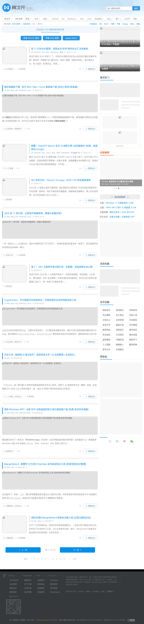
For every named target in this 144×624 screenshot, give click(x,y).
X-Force (81, 591)
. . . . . (50, 123)
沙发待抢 (21, 69)
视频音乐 (120, 329)
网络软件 (18, 128)
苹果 (118, 24)
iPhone (29, 443)
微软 (113, 24)
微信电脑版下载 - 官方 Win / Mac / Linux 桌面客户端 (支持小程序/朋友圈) (41, 86)
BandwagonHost (46, 620)
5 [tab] (123, 188)
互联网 (5, 330)
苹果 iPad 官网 (52, 38)
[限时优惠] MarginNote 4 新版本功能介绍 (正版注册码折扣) (61, 517)
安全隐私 (9, 341)
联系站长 (13, 588)
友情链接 (40, 588)
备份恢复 (133, 334)
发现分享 (9, 255)
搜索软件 (28, 580)
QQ (48, 117)
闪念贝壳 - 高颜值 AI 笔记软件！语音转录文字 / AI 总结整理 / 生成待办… (40, 354)
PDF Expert (15, 498)
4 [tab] (121, 188)
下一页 (76, 550)
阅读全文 (91, 69)
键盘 (92, 117)
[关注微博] (124, 441)
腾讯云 (16, 620)
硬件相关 (133, 329)
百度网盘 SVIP (128, 216)
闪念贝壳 (8, 385)
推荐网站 (106, 329)
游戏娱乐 (120, 310)
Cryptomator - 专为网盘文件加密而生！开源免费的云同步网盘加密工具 (40, 300)
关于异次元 (14, 580)
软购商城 (40, 584)
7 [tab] (127, 188)
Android (37, 52)
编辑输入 (120, 344)
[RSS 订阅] (117, 441)
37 (28, 341)
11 (65, 559)
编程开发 (120, 324)
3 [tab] (118, 188)
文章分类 (28, 588)
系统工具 (133, 315)
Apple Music (71, 38)
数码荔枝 (53, 584)
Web (58, 152)
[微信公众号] (132, 441)
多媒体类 (133, 310)
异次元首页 (16, 24)
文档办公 (18, 396)
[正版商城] (110, 441)
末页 (74, 559)
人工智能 (9, 168)
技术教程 (133, 324)
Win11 (106, 24)
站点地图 (28, 592)
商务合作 (119, 146)
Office (132, 24)
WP (28, 620)
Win (8, 90)
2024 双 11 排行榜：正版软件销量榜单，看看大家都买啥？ (33, 213)
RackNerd (54, 580)
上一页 (24, 550)
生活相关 (9, 69)
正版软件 (40, 580)
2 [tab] (116, 188)
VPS (100, 24)
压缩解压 (120, 349)
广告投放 (131, 620)
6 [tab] (125, 188)
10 (60, 559)
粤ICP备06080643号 (67, 620)
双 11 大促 (16, 243)
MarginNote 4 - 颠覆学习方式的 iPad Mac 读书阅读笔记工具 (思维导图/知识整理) (45, 464)
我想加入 (110, 591)
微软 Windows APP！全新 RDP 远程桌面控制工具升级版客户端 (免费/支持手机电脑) (46, 409)
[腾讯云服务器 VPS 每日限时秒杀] (119, 117)
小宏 (102, 591)
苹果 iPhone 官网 (31, 38)
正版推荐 (40, 592)
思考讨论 (106, 349)
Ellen (88, 591)
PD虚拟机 (93, 24)
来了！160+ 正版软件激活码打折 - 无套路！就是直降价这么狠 (62, 266)
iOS (43, 52)
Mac (47, 52)
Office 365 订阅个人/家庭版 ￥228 (121, 207)
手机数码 (133, 320)
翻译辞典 (133, 344)
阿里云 (23, 620)
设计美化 (120, 315)
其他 (61, 52)
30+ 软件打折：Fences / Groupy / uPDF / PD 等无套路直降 (61, 180)
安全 (24, 330)
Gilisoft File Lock (44, 334)
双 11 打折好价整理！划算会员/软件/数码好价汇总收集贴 (59, 48)
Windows (54, 52)
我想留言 (13, 592)
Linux (29, 90)
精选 (138, 24)
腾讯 (28, 120)
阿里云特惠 (115, 216)
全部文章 (26, 24)
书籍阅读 (9, 506)
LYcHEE (95, 591)
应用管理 (120, 320)
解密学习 (18, 341)
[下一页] (69, 559)
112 (28, 128)
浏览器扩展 (75, 152)
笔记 (50, 385)
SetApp (125, 24)
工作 (22, 494)
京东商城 (53, 588)
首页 (25, 559)
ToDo (18, 388)
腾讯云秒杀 (115, 212)
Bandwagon (55, 592)
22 (28, 506)
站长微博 (13, 584)
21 (19, 451)
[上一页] (31, 559)
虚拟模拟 (106, 339)
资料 (47, 494)
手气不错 (28, 584)
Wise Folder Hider (26, 334)
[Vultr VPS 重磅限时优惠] (119, 132)
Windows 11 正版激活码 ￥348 (119, 202)
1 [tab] (114, 188)
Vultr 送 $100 (128, 212)
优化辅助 (106, 315)
